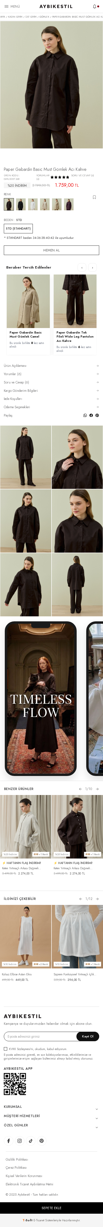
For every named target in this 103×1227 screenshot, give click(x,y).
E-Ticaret (39, 1220)
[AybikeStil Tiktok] (30, 1141)
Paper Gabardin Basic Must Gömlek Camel (26, 334)
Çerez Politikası (16, 1167)
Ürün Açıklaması (15, 365)
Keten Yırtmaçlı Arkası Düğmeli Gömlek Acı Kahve (72, 868)
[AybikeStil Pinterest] (41, 1141)
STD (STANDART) (18, 228)
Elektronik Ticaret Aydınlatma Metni (29, 1184)
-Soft (28, 1220)
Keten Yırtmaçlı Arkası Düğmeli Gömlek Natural (20, 868)
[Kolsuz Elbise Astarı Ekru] (25, 937)
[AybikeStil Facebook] (8, 1141)
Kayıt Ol (87, 1036)
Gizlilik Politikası (17, 1159)
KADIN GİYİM (15, 16)
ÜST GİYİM (31, 16)
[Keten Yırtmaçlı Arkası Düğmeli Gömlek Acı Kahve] (77, 827)
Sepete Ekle (52, 1208)
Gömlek (44, 16)
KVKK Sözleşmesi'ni (21, 1049)
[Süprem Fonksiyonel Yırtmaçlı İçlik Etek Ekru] (77, 937)
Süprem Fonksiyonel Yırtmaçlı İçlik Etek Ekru (74, 974)
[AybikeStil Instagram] (19, 1141)
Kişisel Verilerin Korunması (24, 1175)
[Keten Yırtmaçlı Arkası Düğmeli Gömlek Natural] (26, 827)
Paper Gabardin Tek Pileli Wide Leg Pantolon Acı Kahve (75, 336)
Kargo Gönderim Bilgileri (21, 390)
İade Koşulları (13, 399)
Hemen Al (51, 250)
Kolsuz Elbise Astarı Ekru (17, 974)
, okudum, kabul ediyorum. (38, 1049)
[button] (80, 789)
